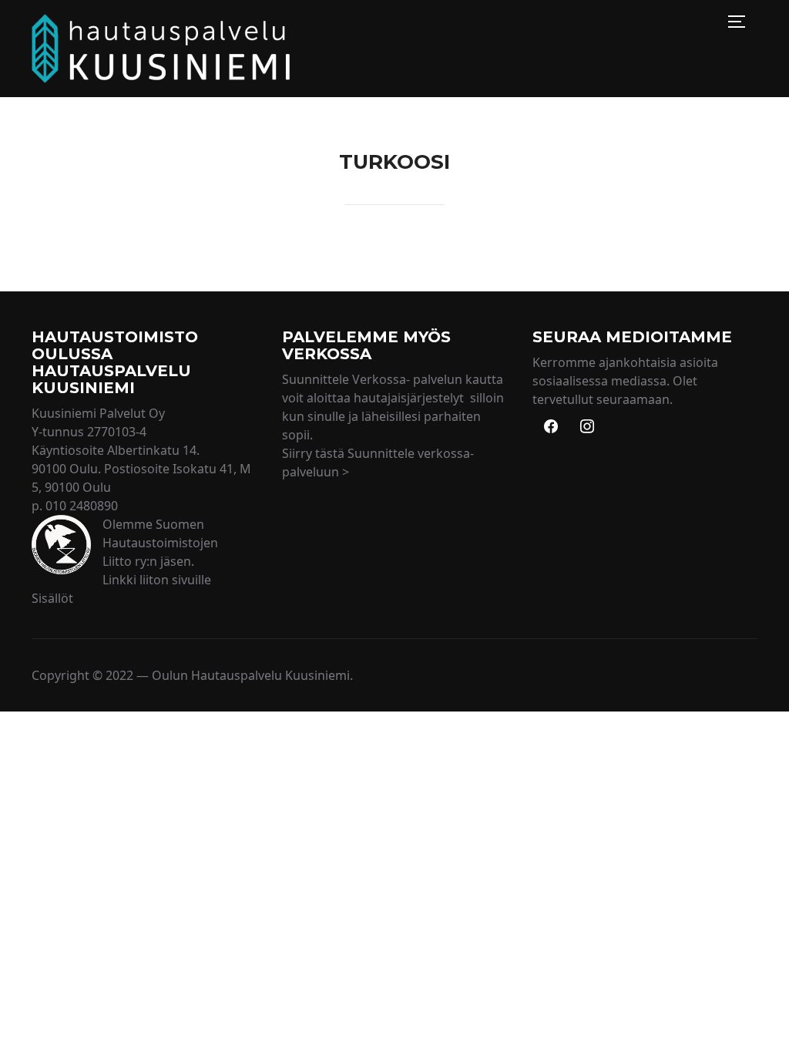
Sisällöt (52, 598)
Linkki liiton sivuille (156, 579)
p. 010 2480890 (75, 505)
